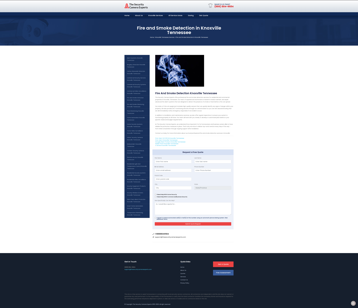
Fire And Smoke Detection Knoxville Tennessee (135, 99)
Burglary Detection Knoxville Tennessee (136, 66)
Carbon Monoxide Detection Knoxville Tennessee (136, 72)
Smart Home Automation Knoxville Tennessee (135, 207)
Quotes (182, 273)
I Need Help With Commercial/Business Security (172, 197)
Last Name (197, 158)
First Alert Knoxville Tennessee (166, 140)
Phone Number (199, 167)
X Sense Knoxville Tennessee (165, 145)
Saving (191, 15)
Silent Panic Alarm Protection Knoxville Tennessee (136, 200)
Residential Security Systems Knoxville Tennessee (136, 174)
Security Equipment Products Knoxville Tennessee (136, 187)
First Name (158, 158)
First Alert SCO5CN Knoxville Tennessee (169, 138)
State (196, 184)
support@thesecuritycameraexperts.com (170, 237)
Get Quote (203, 15)
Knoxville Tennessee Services (165, 37)
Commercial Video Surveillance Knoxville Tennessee (136, 92)
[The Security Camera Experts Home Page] (136, 6)
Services (183, 277)
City (156, 184)
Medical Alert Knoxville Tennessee (134, 145)
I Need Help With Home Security (167, 194)
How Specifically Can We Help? (165, 200)
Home (126, 15)
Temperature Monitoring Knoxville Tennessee (135, 214)
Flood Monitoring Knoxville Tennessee (135, 112)
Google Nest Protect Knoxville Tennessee (170, 142)
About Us (139, 15)
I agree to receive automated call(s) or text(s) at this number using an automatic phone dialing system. (192, 218)
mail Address (159, 167)
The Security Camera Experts (142, 304)
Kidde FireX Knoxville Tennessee (166, 144)
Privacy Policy (184, 283)
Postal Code (159, 175)
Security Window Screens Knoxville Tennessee (135, 194)
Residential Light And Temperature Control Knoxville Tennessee (137, 166)
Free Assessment (223, 272)
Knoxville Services (155, 15)
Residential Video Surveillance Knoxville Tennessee (136, 180)
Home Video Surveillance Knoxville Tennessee (135, 132)
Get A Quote (223, 264)
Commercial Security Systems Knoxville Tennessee (136, 85)
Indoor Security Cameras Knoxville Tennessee (135, 138)
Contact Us (184, 280)
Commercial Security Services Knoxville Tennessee (136, 79)
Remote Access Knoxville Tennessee (135, 158)
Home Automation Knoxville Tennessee (136, 119)
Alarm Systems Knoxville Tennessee (135, 59)
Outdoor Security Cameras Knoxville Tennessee (135, 152)
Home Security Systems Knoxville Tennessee (134, 125)
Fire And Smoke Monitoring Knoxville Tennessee (135, 105)
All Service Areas (175, 15)
